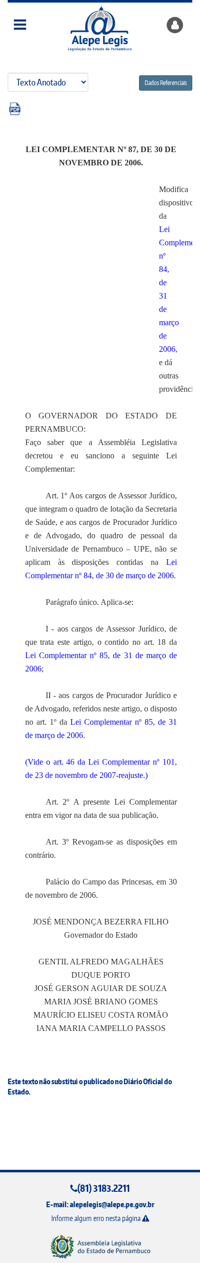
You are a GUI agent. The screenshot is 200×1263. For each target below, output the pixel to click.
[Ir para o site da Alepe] (100, 1246)
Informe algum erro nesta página (96, 1218)
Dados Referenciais (166, 83)
